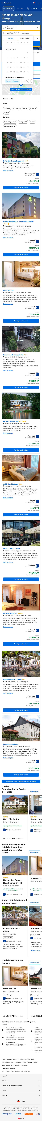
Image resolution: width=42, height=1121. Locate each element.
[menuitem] (8, 8)
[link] (7, 108)
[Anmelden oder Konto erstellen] (33, 3)
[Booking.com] (6, 3)
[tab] (11, 38)
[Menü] (39, 3)
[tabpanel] (18, 62)
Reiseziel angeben (12, 27)
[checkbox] (27, 53)
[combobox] (21, 28)
